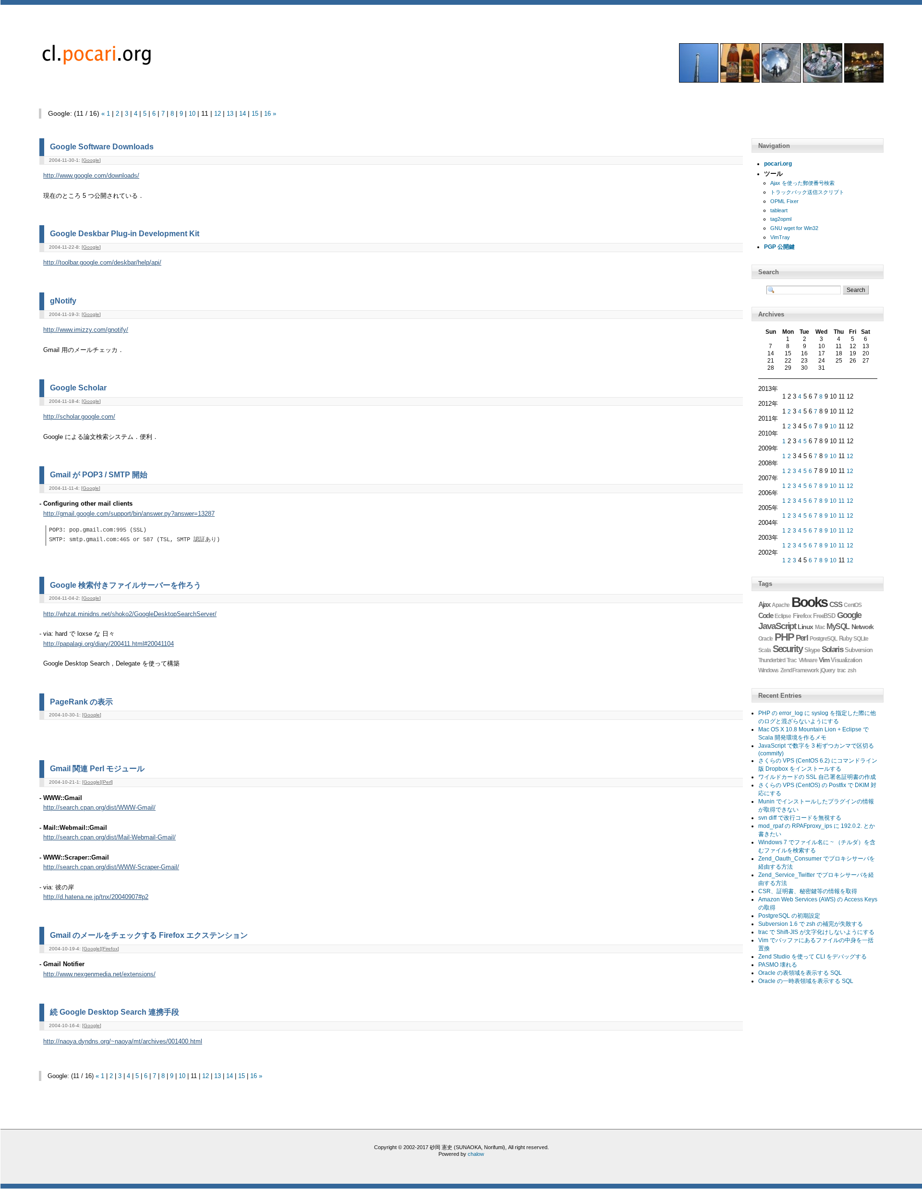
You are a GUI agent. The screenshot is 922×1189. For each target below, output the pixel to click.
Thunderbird (771, 660)
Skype (811, 650)
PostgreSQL (823, 638)
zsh (851, 670)
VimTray (780, 237)
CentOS (852, 605)
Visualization (846, 660)
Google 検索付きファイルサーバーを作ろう (125, 585)
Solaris (832, 649)
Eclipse (783, 616)
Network (862, 627)
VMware (808, 660)
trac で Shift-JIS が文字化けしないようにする (816, 932)
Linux (805, 627)
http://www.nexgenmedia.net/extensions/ (99, 974)
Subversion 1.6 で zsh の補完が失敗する (810, 924)
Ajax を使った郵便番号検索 (802, 183)
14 (242, 113)
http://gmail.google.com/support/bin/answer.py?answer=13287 (129, 513)
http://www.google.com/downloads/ (91, 175)
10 (192, 113)
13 (230, 113)
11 (841, 486)
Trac (791, 660)
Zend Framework (799, 670)
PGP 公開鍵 (779, 246)
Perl (107, 782)
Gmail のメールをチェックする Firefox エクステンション (149, 935)
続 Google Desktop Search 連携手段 (114, 1011)
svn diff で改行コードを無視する (799, 817)
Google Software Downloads (102, 146)
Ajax (764, 604)
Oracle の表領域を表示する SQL (800, 973)
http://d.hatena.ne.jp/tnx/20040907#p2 (95, 897)
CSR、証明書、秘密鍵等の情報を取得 (807, 891)
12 (217, 113)
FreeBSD (824, 616)
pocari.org (778, 163)
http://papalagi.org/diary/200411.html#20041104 (108, 644)
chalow (476, 1154)
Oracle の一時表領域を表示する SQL (805, 981)
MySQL (837, 626)
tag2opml (780, 219)
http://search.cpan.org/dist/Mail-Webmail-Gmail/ (109, 837)
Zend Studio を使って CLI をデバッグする (812, 956)
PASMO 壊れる (777, 964)
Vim (824, 660)
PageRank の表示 (81, 701)
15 (255, 113)
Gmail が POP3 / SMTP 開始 (98, 474)
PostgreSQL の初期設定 (789, 915)
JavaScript (777, 626)
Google (91, 160)
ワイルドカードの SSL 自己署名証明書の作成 (817, 777)
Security (788, 648)
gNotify (63, 300)
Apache (780, 605)
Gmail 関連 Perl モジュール (97, 768)
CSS (835, 604)
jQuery (827, 670)
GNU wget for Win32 (794, 228)
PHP (784, 637)
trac (841, 670)
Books (809, 602)
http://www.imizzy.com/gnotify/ (85, 330)
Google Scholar (78, 387)
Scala (764, 650)
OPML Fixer (784, 201)
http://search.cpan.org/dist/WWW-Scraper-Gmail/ (111, 867)
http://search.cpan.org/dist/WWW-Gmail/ (99, 807)
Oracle (765, 638)
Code (765, 615)
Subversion (859, 650)
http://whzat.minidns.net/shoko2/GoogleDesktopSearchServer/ (130, 614)
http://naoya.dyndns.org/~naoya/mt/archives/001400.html (122, 1041)
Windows (768, 670)
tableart (779, 210)
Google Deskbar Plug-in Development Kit (124, 233)
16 (267, 113)
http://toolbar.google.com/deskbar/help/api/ (102, 262)
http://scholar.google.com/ (79, 416)
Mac (820, 627)
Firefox (110, 948)
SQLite (860, 638)
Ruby (845, 638)
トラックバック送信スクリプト (807, 192)
